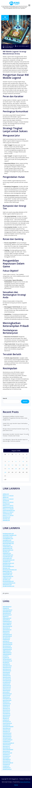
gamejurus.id (6, 708)
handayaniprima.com (8, 541)
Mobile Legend (25, 46)
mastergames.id (7, 723)
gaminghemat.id (7, 665)
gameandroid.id (7, 611)
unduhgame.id (6, 767)
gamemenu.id (6, 710)
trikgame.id (6, 608)
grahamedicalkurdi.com (9, 583)
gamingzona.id (7, 677)
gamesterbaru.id (7, 626)
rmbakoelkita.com (7, 546)
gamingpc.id (6, 641)
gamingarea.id (6, 675)
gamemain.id (6, 706)
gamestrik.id (6, 631)
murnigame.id (6, 713)
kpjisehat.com (6, 564)
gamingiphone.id (7, 634)
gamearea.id (6, 716)
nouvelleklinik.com (7, 573)
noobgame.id (6, 764)
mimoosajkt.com (7, 558)
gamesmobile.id (7, 623)
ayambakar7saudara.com (9, 535)
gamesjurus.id (6, 688)
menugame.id (6, 725)
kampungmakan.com (8, 543)
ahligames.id (6, 702)
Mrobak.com (6, 551)
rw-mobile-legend (8, 47)
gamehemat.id (7, 703)
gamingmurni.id (7, 667)
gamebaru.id (6, 754)
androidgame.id (7, 606)
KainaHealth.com (7, 574)
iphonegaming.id (7, 647)
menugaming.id (7, 680)
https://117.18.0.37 (8, 512)
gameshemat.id (7, 700)
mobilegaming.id (7, 649)
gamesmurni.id (7, 687)
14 (19, 465)
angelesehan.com (7, 548)
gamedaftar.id (6, 759)
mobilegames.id (7, 621)
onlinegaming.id (7, 654)
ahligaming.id (6, 697)
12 (12, 465)
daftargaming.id (7, 736)
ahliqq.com (6, 497)
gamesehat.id (6, 761)
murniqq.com (6, 518)
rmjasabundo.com (8, 556)
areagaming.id (6, 682)
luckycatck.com (7, 545)
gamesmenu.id (7, 685)
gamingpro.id (6, 731)
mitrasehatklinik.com (8, 566)
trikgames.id (6, 632)
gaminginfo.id (6, 664)
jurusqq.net (6, 500)
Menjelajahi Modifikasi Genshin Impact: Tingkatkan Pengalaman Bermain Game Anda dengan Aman (15, 418)
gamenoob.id (6, 751)
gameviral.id (6, 757)
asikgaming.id (6, 684)
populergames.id (7, 752)
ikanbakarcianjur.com (8, 563)
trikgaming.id (6, 639)
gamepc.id (5, 616)
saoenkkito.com (7, 540)
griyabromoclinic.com (8, 586)
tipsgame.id (6, 662)
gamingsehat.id (7, 734)
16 (26, 465)
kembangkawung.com (8, 560)
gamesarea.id (6, 715)
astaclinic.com (6, 579)
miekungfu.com (7, 553)
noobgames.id (6, 756)
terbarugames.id (7, 660)
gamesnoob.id (6, 744)
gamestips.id (6, 628)
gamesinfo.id (6, 619)
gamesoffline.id (7, 624)
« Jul (5, 479)
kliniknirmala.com (7, 571)
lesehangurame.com (8, 533)
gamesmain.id (6, 690)
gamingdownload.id (8, 726)
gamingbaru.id (6, 728)
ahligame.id (6, 718)
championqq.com (7, 513)
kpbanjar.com (6, 568)
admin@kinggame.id (9, 46)
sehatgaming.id (7, 738)
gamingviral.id (6, 729)
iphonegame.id (7, 646)
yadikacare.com (7, 578)
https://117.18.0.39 (8, 499)
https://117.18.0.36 (8, 495)
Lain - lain (18, 46)
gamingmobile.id (7, 636)
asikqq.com (6, 494)
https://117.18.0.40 (8, 515)
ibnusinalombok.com (8, 581)
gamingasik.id (6, 672)
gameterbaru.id (7, 629)
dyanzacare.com (7, 584)
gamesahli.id (6, 692)
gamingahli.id (6, 674)
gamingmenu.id (7, 670)
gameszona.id (6, 695)
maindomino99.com (8, 507)
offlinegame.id (6, 651)
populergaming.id (7, 739)
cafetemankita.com (8, 555)
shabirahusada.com (8, 576)
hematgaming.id (7, 693)
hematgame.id (7, 721)
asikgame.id (6, 720)
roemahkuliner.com (8, 538)
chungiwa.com (6, 561)
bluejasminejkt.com (8, 550)
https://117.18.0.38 (8, 508)
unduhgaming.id (7, 733)
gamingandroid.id (7, 642)
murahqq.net (6, 504)
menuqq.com (6, 520)
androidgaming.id (7, 610)
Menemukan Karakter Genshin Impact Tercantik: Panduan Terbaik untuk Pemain (16, 434)
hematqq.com (6, 517)
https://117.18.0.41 (8, 505)
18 (9, 468)
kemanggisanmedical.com (10, 569)
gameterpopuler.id (8, 762)
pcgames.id (6, 657)
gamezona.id (6, 711)
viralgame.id (6, 766)
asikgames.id (6, 705)
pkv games (6, 593)
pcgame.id (5, 656)
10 (5, 465)
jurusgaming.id (7, 679)
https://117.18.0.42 (8, 502)
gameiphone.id (7, 613)
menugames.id (7, 698)
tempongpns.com (7, 537)
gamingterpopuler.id (8, 743)
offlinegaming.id (7, 652)
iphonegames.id (7, 614)
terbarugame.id (7, 659)
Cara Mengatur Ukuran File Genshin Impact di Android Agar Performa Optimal (15, 440)
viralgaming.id (6, 741)
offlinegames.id (7, 618)
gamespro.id (6, 746)
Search (5, 398)
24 (5, 472)
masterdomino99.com (9, 510)
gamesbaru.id (6, 748)
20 (16, 468)
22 (23, 468)
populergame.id (7, 769)
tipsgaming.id (6, 637)
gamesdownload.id (8, 749)
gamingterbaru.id (7, 644)
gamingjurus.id (7, 669)
